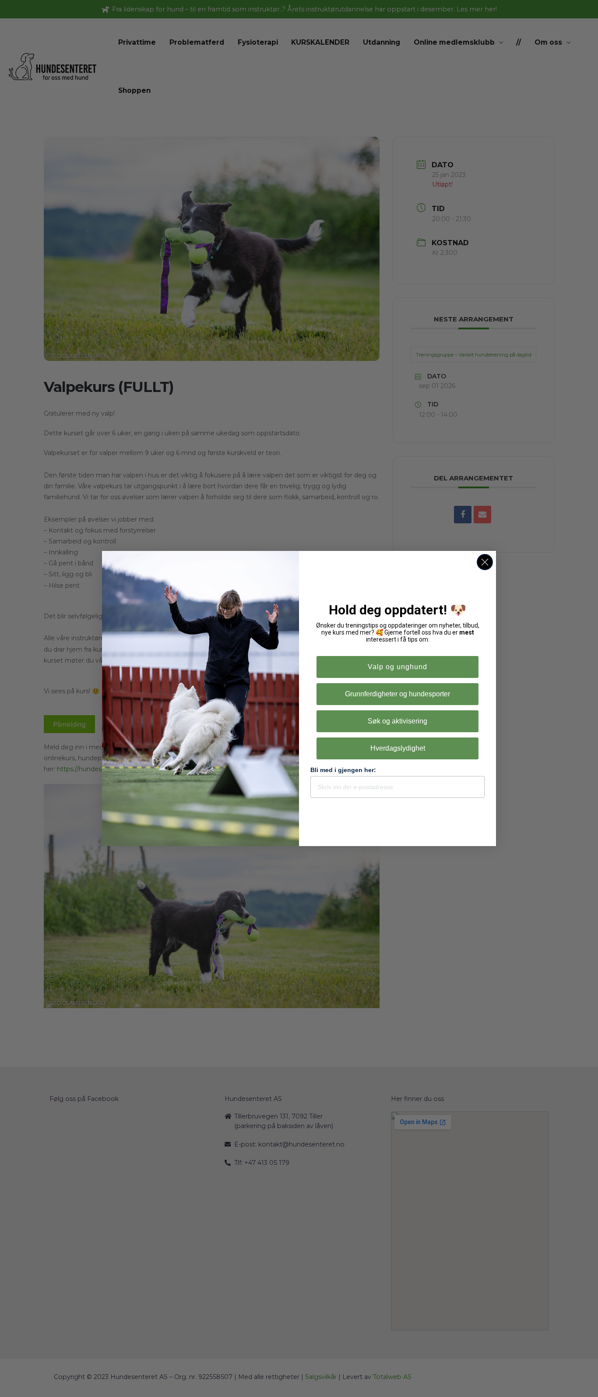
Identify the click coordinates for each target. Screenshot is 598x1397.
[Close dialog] (484, 562)
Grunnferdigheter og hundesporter (397, 694)
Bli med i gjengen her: (343, 769)
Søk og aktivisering (397, 721)
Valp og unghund (397, 666)
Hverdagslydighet (397, 748)
